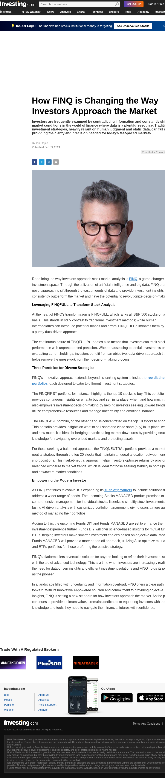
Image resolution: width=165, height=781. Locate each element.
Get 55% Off (134, 4)
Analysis (65, 11)
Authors (42, 709)
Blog (6, 694)
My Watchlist (33, 11)
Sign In (152, 4)
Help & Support (47, 704)
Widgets (9, 709)
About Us (43, 694)
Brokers (114, 11)
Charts (81, 11)
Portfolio (9, 704)
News (50, 11)
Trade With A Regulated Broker (28, 649)
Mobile (8, 699)
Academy (143, 11)
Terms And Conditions (146, 723)
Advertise (43, 699)
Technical (97, 11)
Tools (128, 11)
